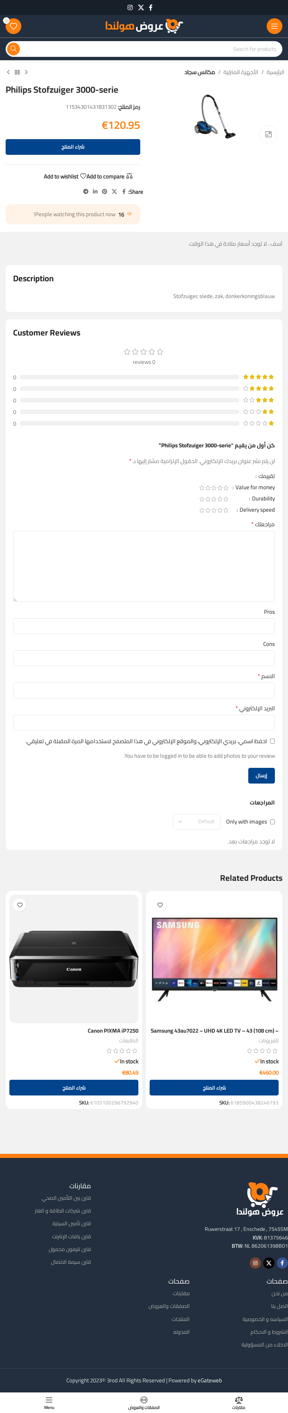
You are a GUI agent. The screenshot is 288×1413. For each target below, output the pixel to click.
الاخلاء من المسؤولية (265, 1344)
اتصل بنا (279, 1306)
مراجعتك (263, 524)
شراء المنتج (73, 146)
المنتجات (181, 1319)
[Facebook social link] (150, 7)
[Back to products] (17, 72)
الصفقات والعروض (169, 1306)
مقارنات (181, 1293)
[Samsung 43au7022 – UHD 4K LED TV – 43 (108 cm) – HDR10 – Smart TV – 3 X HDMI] (214, 959)
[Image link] (260, 1198)
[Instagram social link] (130, 7)
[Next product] (8, 72)
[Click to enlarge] (268, 134)
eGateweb (210, 1380)
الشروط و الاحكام (269, 1332)
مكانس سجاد (199, 72)
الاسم (266, 676)
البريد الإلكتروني (255, 708)
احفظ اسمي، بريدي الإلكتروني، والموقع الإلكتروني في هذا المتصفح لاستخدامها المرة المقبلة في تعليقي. (146, 741)
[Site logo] (144, 25)
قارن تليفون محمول (70, 1249)
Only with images (246, 821)
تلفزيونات (269, 1040)
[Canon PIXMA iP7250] (73, 959)
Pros (269, 611)
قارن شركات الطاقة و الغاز (63, 1211)
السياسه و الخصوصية (265, 1319)
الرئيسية (275, 72)
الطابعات (128, 1040)
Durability (263, 500)
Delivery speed (256, 511)
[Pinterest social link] (105, 192)
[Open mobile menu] (274, 26)
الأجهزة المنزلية (241, 72)
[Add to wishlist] (159, 904)
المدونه (181, 1332)
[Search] (13, 49)
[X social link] (140, 7)
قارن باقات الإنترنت (71, 1236)
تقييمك (266, 477)
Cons (269, 644)
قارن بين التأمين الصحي (66, 1198)
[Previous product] (26, 72)
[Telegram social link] (86, 192)
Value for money (254, 488)
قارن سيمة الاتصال (71, 1262)
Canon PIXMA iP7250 (113, 1030)
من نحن (280, 1293)
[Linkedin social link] (95, 192)
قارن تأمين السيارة (71, 1223)
